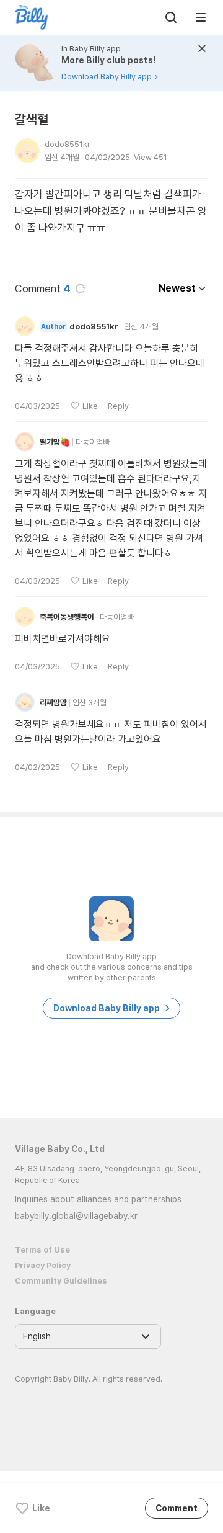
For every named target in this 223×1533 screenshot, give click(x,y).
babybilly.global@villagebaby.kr (76, 1216)
